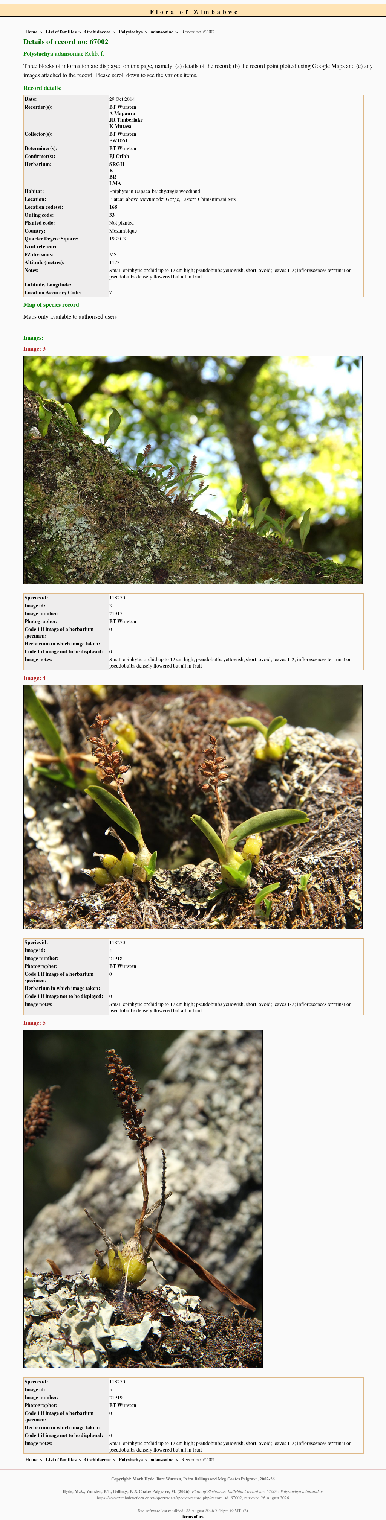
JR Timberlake (126, 119)
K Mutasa (120, 126)
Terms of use (193, 1516)
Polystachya (131, 31)
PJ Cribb (119, 156)
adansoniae (162, 31)
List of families (61, 31)
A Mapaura (122, 113)
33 (112, 215)
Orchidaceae (97, 31)
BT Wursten (122, 107)
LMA (115, 183)
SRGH (116, 164)
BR (112, 177)
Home (31, 31)
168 (113, 207)
